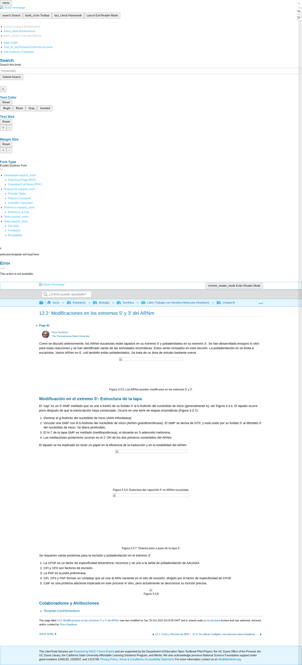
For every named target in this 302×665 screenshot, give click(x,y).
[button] (14, 230)
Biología (104, 302)
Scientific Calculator (20, 202)
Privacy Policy (109, 659)
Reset (6, 102)
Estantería (79, 302)
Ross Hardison (60, 332)
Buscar (45, 294)
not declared (213, 620)
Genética (128, 302)
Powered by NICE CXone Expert (94, 651)
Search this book (10, 64)
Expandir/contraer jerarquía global (43, 302)
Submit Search (11, 76)
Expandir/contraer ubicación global (261, 301)
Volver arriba (46, 633)
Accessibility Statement (159, 659)
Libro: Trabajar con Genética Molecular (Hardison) (178, 302)
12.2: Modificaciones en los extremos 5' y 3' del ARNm (88, 620)
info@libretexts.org (229, 659)
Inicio (56, 302)
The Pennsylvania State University (70, 336)
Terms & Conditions (131, 659)
